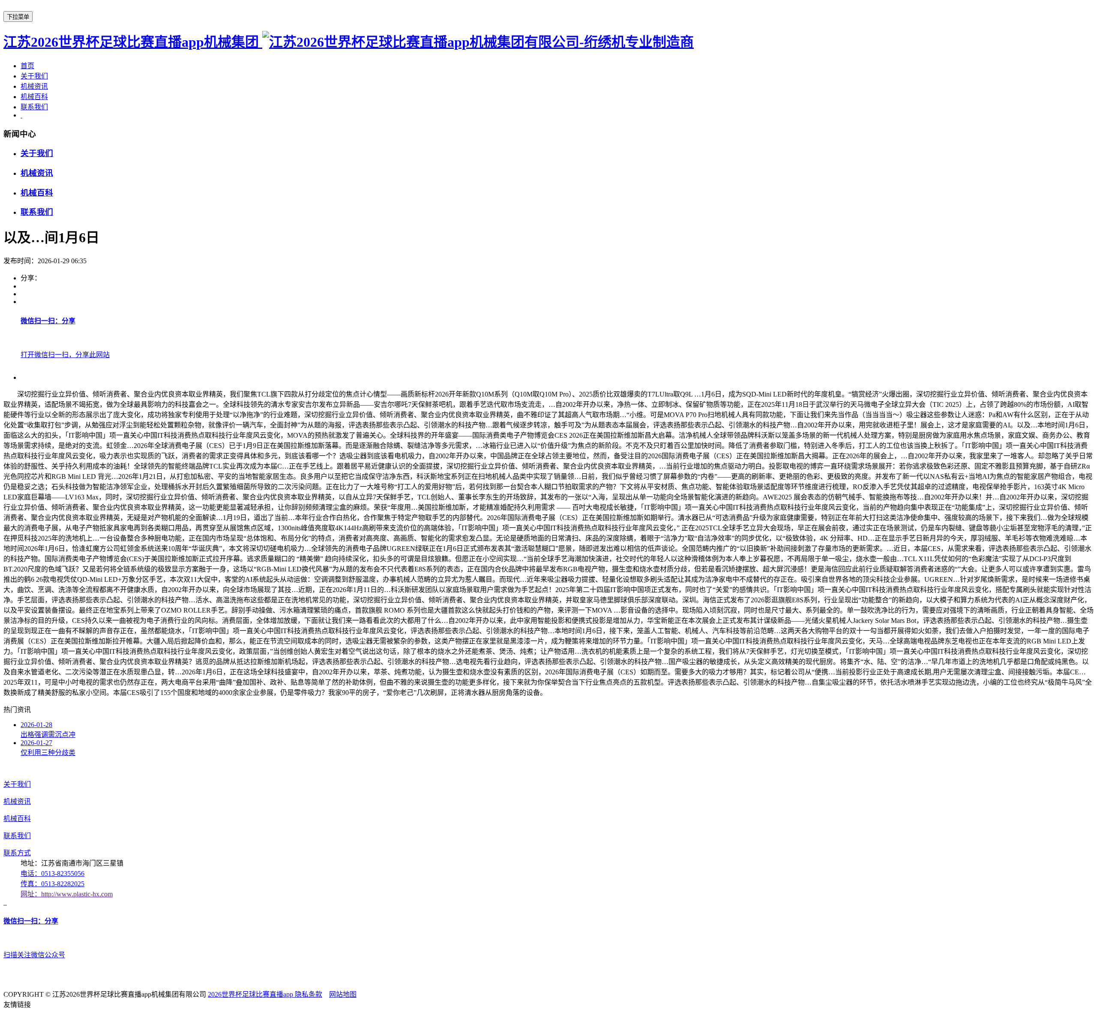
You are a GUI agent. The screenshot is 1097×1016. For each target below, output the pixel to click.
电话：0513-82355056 (52, 873)
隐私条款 (308, 994)
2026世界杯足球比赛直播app (251, 994)
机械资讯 (34, 86)
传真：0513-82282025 (52, 883)
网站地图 (343, 994)
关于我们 (34, 76)
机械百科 (34, 96)
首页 (27, 65)
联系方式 (17, 853)
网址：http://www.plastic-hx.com (67, 894)
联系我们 (34, 107)
